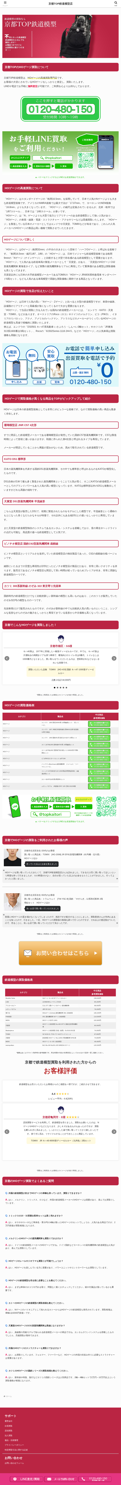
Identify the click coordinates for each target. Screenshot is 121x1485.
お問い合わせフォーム (14, 1463)
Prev (7, 658)
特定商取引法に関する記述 (16, 1450)
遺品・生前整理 (11, 1440)
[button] (112, 812)
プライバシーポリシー (14, 1445)
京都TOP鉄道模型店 (61, 3)
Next (114, 658)
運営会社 (8, 1421)
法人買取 (8, 1436)
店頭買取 (8, 1431)
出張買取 (8, 1426)
